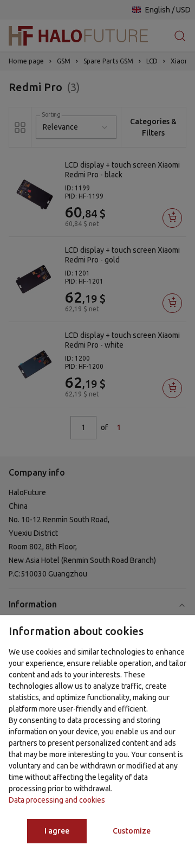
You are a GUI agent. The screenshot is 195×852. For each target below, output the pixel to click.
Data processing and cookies (57, 800)
